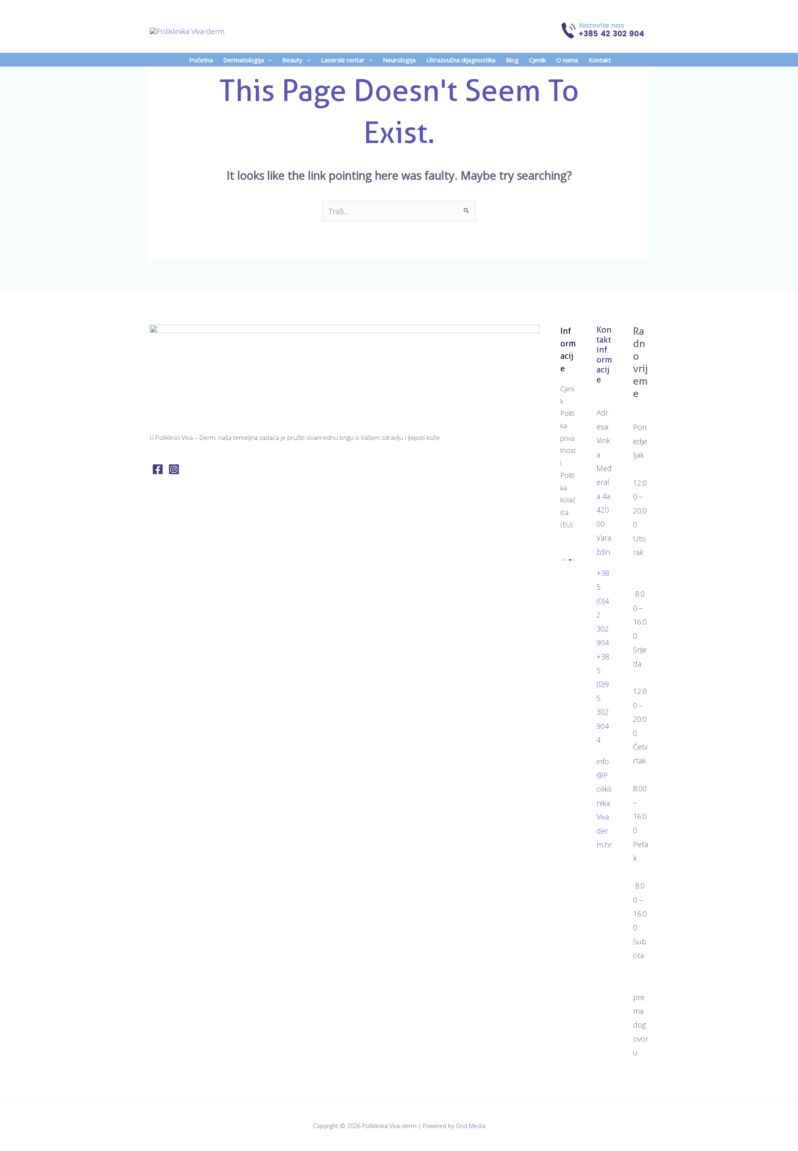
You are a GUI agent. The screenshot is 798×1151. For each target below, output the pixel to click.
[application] (268, 60)
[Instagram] (174, 469)
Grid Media (470, 1126)
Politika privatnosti (568, 438)
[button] (246, 60)
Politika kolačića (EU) (568, 500)
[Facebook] (158, 469)
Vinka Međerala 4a (604, 468)
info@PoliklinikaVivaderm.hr (604, 803)
